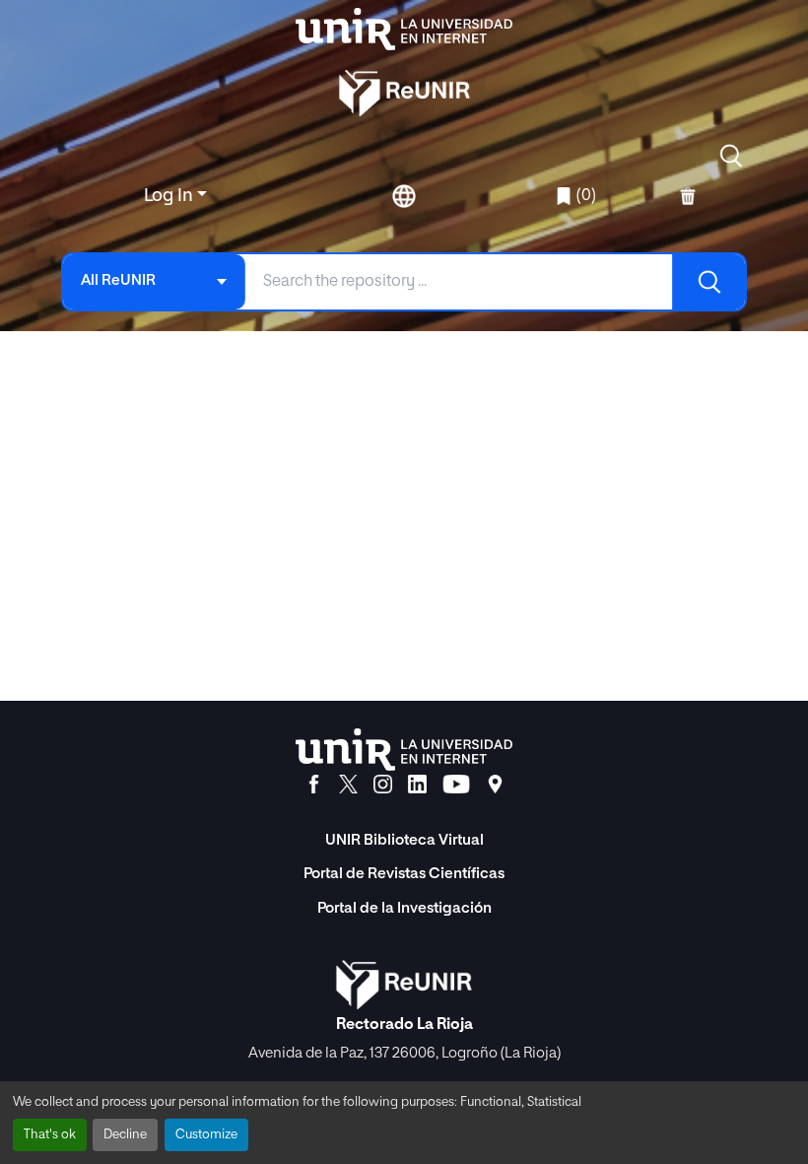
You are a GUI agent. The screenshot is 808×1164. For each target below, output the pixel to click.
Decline (125, 1135)
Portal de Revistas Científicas (404, 873)
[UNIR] (404, 749)
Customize (206, 1135)
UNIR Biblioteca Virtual (404, 840)
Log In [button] (170, 196)
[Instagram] (382, 784)
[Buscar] (708, 281)
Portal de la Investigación (404, 908)
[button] (731, 156)
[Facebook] (313, 784)
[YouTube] (456, 784)
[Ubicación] (495, 784)
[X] (348, 784)
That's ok (50, 1135)
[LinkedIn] (417, 784)
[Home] (404, 29)
